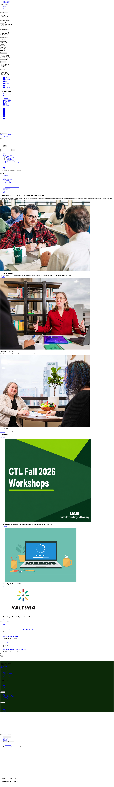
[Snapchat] (4, 116)
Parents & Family (4, 37)
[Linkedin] (4, 118)
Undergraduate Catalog (5, 24)
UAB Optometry (4, 74)
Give (4, 685)
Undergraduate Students (5, 20)
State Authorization (6, 677)
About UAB (3, 702)
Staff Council (3, 59)
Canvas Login (5, 136)
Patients (2, 69)
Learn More (2, 354)
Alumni (2, 45)
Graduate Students (4, 29)
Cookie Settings (7, 736)
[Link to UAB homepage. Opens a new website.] (10, 714)
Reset (2, 655)
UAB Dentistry (3, 73)
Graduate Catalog (4, 33)
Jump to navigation (6, 1)
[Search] (1, 138)
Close (2, 173)
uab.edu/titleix (109, 785)
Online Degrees (3, 34)
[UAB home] (57, 132)
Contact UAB (6, 738)
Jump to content (6, 2)
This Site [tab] (4, 145)
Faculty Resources (4, 57)
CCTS (2, 67)
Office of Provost (4, 55)
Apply (4, 682)
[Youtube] (4, 114)
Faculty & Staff (3, 52)
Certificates (2, 277)
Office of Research (4, 64)
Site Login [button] (5, 742)
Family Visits (3, 42)
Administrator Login (9, 743)
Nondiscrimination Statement (6, 734)
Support (4, 672)
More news (2, 437)
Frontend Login (8, 745)
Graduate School (4, 32)
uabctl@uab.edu (3, 666)
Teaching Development (7, 155)
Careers (4, 688)
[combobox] (5, 150)
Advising (2, 23)
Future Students (4, 12)
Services (2, 39)
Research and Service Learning (7, 26)
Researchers (3, 61)
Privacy (5, 739)
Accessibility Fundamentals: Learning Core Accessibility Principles (18, 629)
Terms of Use (6, 740)
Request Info (3, 17)
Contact (1, 667)
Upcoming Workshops (7, 676)
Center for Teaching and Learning (6, 134)
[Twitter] (4, 110)
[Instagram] (4, 112)
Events (2, 50)
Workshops (2, 276)
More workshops (3, 624)
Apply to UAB (3, 16)
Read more (5, 526)
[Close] (7, 4)
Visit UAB (2, 15)
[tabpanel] (57, 149)
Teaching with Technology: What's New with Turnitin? (15, 649)
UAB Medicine (3, 72)
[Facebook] (4, 109)
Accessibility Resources (7, 673)
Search (1, 148)
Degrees (4, 684)
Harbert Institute (4, 65)
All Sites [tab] (4, 146)
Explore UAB (3, 133)
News (4, 686)
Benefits (2, 48)
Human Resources (4, 56)
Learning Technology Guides (8, 674)
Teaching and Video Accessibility (10, 636)
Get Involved (3, 47)
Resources (2, 41)
